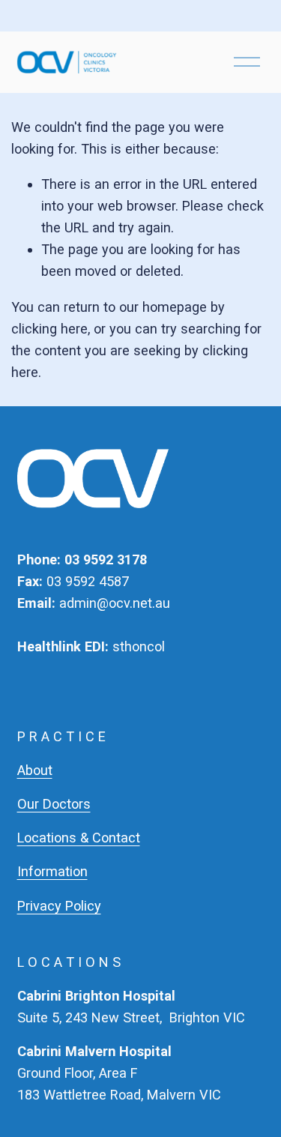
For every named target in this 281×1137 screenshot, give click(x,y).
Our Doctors (54, 804)
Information (52, 871)
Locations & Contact (78, 837)
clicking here (49, 329)
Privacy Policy (59, 906)
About (34, 770)
